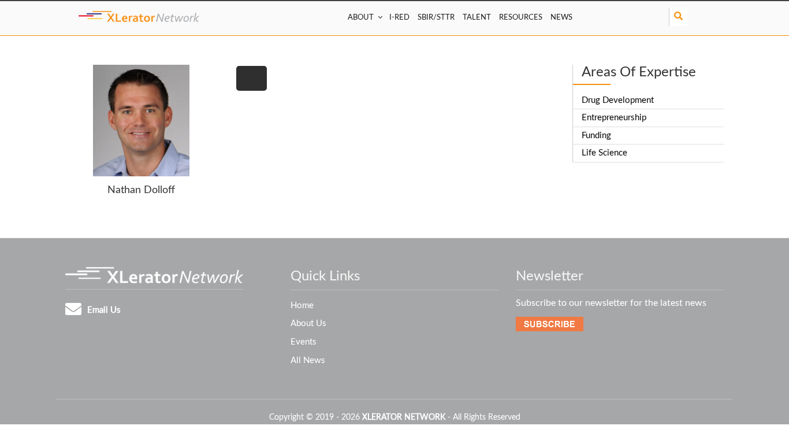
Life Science (604, 153)
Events (304, 342)
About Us (308, 323)
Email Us (104, 310)
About (361, 17)
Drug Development (618, 100)
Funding (596, 135)
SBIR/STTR (436, 17)
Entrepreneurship (614, 117)
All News (308, 360)
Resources (520, 17)
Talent (477, 17)
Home (302, 305)
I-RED (399, 17)
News (561, 17)
